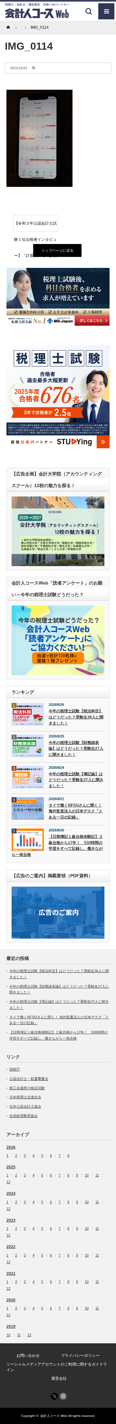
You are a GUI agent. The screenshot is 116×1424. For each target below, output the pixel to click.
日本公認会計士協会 (25, 1106)
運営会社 (59, 1378)
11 (97, 1175)
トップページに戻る (57, 250)
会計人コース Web (53, 1416)
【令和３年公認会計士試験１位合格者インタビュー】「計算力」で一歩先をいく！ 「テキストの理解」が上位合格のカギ (35, 226)
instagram (63, 1396)
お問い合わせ (28, 1355)
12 (8, 1182)
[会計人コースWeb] (37, 16)
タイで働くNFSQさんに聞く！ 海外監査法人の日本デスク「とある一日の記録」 (76, 811)
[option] (58, 297)
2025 (10, 1167)
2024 (10, 1193)
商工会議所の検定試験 (27, 1088)
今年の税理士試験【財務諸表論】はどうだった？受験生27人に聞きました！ (76, 748)
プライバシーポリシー (80, 1355)
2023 (10, 1220)
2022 (10, 1247)
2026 (10, 1147)
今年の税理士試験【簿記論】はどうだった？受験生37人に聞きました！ (76, 780)
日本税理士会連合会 (25, 1097)
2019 (10, 1326)
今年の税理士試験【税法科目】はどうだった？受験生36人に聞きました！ (76, 717)
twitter (54, 1396)
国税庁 (14, 1069)
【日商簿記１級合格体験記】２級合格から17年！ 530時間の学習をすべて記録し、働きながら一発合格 (57, 845)
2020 (10, 1300)
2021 (10, 1273)
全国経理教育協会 (23, 1116)
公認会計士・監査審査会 (28, 1079)
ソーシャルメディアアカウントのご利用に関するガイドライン (56, 1367)
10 (87, 1175)
